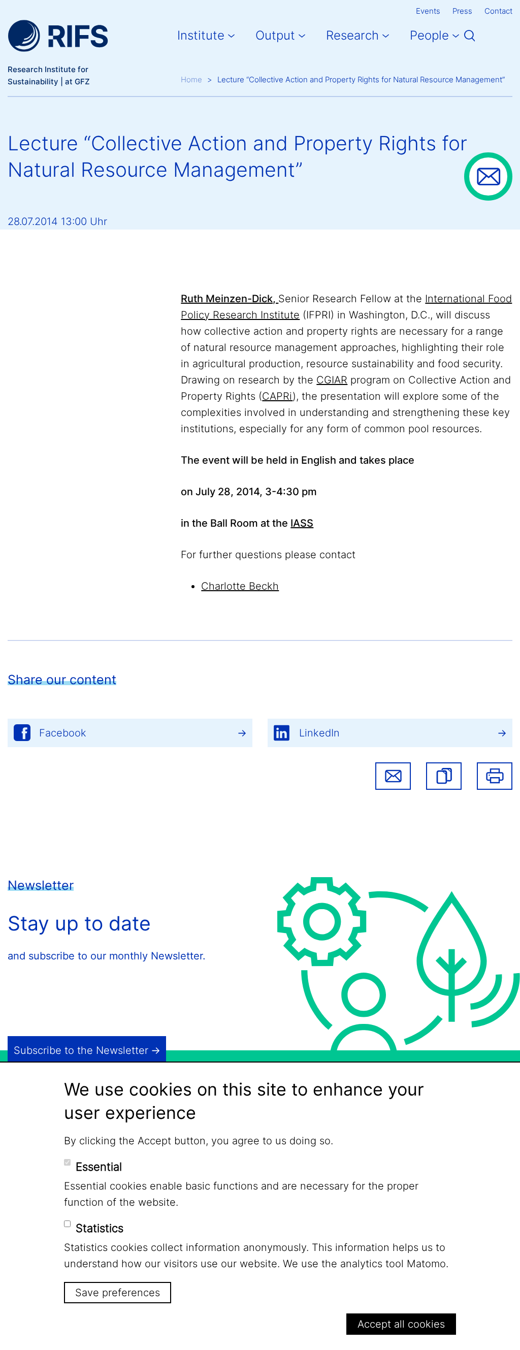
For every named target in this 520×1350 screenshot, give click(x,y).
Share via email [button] (393, 776)
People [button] (429, 35)
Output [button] (275, 35)
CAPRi (277, 396)
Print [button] (494, 776)
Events (428, 11)
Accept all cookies (401, 1324)
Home (191, 79)
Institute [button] (200, 35)
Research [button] (352, 35)
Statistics (99, 1228)
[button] (444, 776)
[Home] (58, 35)
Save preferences (117, 1293)
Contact (498, 11)
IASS (301, 523)
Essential (99, 1166)
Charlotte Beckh (240, 586)
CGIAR (331, 380)
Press (462, 11)
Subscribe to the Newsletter (81, 1050)
